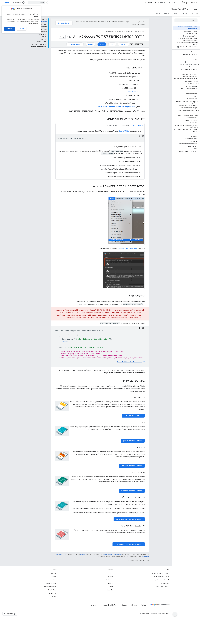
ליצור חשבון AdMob (128, 107)
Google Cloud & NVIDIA (162, 586)
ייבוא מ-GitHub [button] (112, 126)
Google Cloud (52, 590)
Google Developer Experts (161, 580)
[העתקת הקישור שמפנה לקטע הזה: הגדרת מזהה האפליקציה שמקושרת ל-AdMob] (91, 186)
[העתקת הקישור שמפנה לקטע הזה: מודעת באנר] (131, 397)
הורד (175, 13)
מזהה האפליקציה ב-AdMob (127, 248)
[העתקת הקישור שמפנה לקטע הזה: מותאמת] (134, 447)
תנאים (167, 613)
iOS (112, 44)
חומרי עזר (184, 13)
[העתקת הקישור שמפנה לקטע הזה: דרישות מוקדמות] (123, 68)
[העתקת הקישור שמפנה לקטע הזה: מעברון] (136, 422)
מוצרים (135, 31)
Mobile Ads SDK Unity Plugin (184, 9)
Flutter (90, 44)
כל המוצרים (94, 605)
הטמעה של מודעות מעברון (132, 441)
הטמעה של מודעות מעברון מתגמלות (129, 519)
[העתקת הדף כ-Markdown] (64, 37)
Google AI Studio (51, 583)
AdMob (194, 2)
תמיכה (158, 13)
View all (53, 596)
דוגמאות (163, 2)
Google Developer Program (160, 573)
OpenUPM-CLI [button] (137, 126)
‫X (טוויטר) (110, 586)
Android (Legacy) (75, 44)
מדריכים (195, 13)
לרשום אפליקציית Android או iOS (109, 107)
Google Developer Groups (161, 576)
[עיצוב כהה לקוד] (139, 135)
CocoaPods (132, 92)
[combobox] (38, 2)
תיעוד (173, 2)
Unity (102, 44)
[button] (186, 57)
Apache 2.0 (83, 554)
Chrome (53, 576)
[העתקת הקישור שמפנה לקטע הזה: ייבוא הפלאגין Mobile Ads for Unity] (104, 119)
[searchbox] (186, 20)
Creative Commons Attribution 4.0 (112, 554)
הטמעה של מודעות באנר (133, 416)
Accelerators (165, 583)
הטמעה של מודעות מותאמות (132, 466)
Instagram (109, 580)
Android (123, 44)
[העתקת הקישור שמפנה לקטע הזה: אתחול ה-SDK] (127, 296)
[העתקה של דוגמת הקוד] (142, 135)
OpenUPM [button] (125, 126)
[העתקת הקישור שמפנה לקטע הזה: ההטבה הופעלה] (128, 472)
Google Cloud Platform (109, 605)
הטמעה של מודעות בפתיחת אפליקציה (128, 544)
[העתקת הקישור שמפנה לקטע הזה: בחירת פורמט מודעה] (119, 381)
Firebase (53, 580)
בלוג (111, 573)
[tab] (137, 125)
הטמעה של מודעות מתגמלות (131, 491)
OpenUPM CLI (124, 131)
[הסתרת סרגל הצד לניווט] (175, 614)
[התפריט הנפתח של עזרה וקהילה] (144, 2)
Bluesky (110, 576)
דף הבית (142, 31)
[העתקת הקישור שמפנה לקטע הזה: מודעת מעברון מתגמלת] (120, 497)
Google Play (52, 593)
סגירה (22, 29)
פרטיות (161, 613)
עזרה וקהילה (151, 2)
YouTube (110, 590)
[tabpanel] (100, 154)
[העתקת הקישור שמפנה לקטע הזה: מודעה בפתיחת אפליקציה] (118, 526)
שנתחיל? (10, 29)
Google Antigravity (50, 586)
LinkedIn (110, 583)
